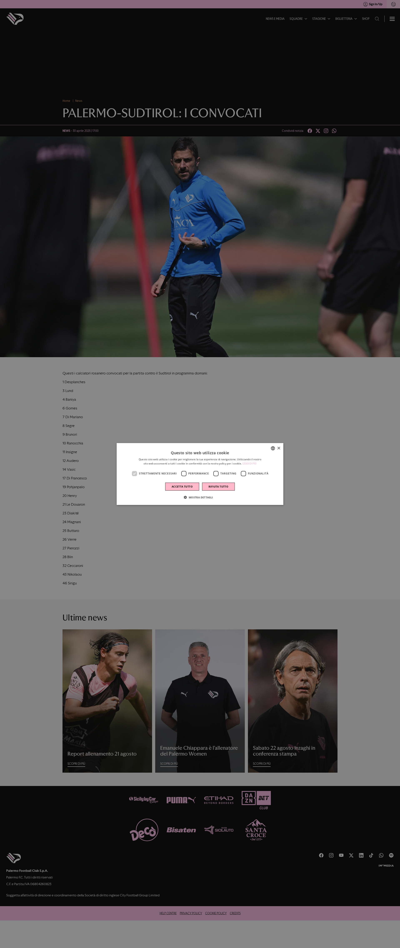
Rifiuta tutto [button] (218, 486)
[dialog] (200, 474)
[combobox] (273, 448)
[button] (200, 497)
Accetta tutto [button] (182, 486)
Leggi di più (249, 463)
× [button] (278, 448)
